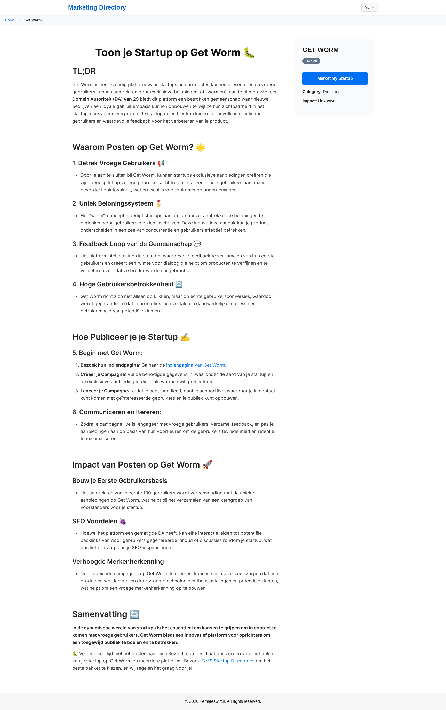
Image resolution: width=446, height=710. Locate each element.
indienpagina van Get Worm (195, 365)
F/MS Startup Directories (227, 661)
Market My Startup (335, 78)
